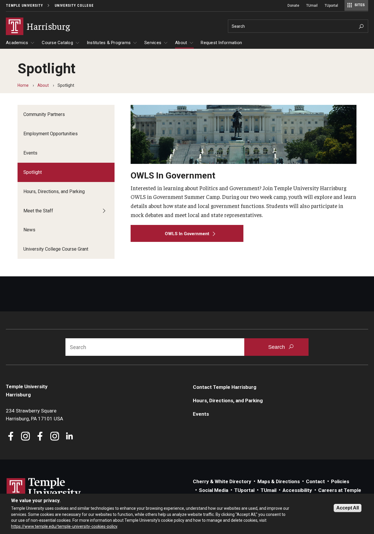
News (29, 230)
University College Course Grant (55, 249)
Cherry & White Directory (222, 481)
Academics (17, 42)
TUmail (312, 6)
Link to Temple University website (44, 488)
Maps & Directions (278, 481)
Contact (315, 481)
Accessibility (297, 490)
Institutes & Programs (109, 42)
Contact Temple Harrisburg (224, 387)
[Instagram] (25, 437)
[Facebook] (11, 437)
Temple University (24, 6)
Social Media (213, 490)
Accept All (347, 507)
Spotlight (32, 172)
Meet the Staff (38, 211)
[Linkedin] (69, 437)
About (181, 42)
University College (74, 6)
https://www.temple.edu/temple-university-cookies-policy (64, 526)
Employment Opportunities (50, 133)
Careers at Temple (339, 490)
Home (23, 85)
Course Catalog (57, 42)
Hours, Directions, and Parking (54, 191)
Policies (340, 481)
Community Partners (44, 114)
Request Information (221, 42)
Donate (293, 6)
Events (30, 153)
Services (152, 42)
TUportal (331, 6)
